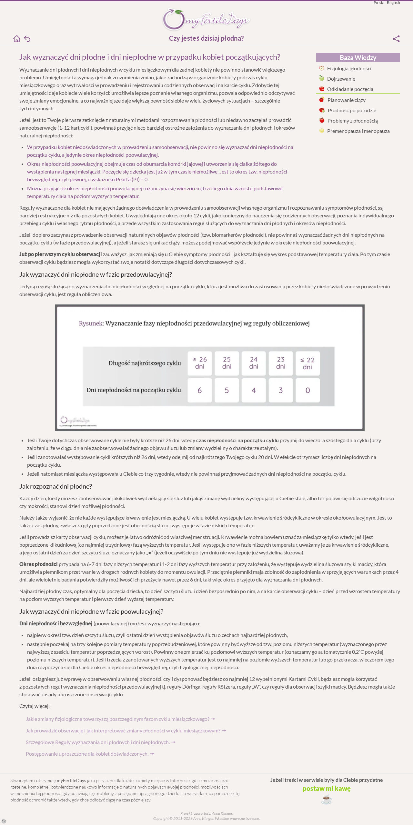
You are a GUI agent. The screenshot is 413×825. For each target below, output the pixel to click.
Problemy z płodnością (352, 120)
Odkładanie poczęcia (350, 89)
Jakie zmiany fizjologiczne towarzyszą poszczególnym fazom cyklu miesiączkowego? (117, 719)
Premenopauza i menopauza (358, 131)
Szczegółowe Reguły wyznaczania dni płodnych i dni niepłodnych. (98, 742)
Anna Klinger (221, 813)
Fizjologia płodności (349, 68)
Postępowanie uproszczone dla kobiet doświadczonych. (87, 753)
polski (379, 2)
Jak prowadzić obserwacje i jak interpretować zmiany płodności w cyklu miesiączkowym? (123, 730)
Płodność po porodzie (352, 110)
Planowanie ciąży (346, 100)
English (393, 2)
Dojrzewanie (341, 78)
